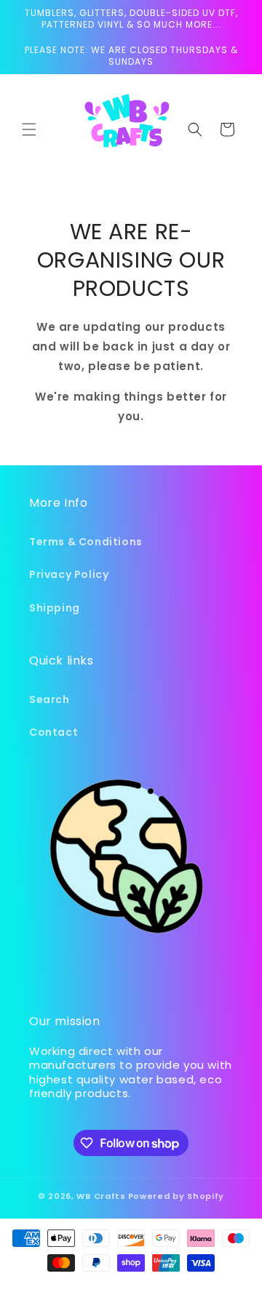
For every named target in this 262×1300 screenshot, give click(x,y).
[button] (29, 129)
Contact (53, 732)
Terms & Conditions (86, 541)
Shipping (54, 608)
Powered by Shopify (176, 1196)
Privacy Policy (68, 574)
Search (49, 699)
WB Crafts (100, 1196)
